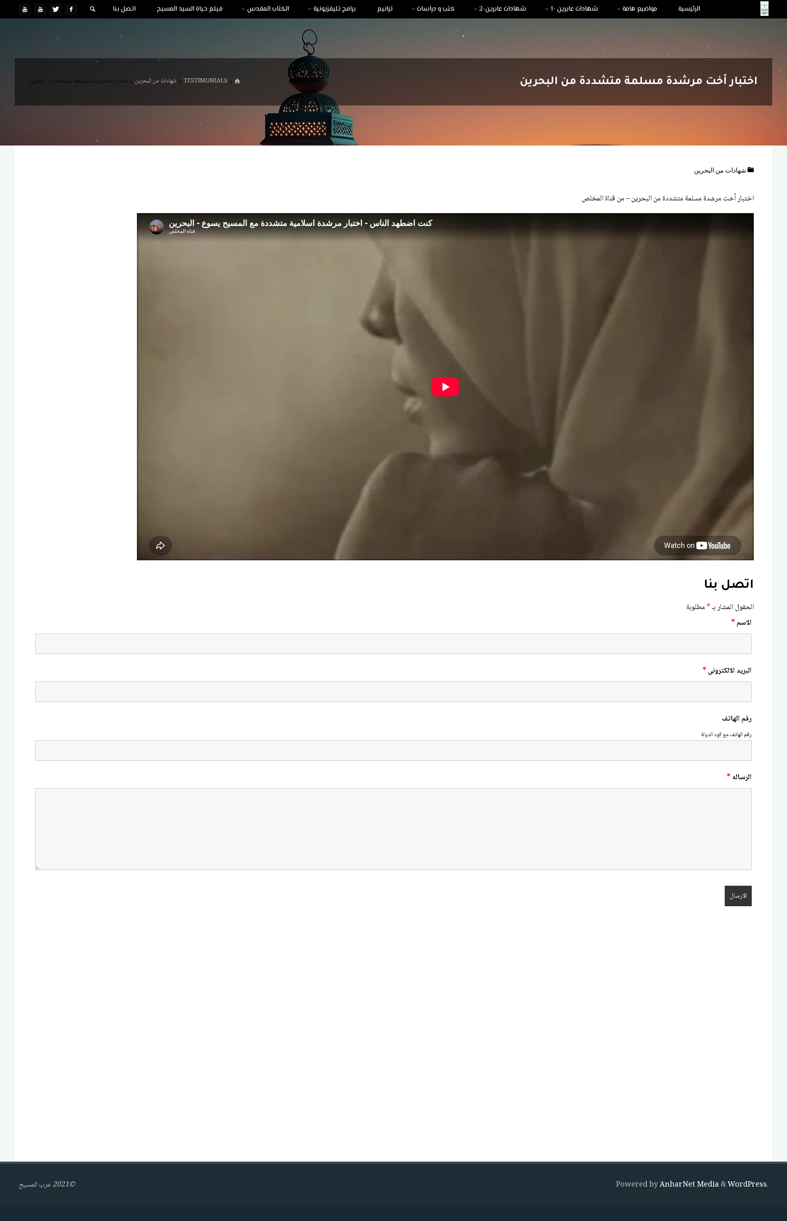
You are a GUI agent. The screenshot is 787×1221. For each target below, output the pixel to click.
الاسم (741, 623)
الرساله (739, 777)
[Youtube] (40, 9)
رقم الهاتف (737, 719)
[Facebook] (71, 9)
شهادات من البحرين (155, 81)
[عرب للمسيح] (764, 9)
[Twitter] (55, 9)
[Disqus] (393, 1035)
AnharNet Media (688, 1185)
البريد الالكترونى (727, 671)
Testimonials (205, 81)
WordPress (747, 1185)
